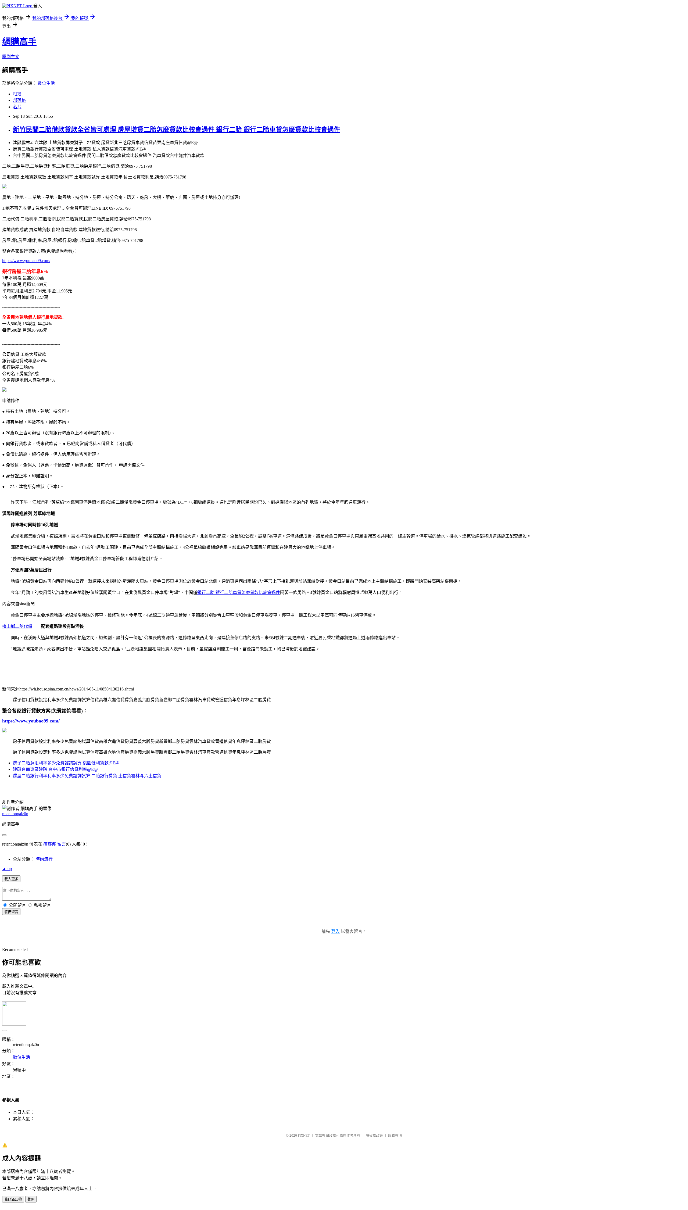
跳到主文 (10, 56)
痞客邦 (49, 844)
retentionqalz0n (15, 813)
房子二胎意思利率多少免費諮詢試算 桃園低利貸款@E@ (66, 763)
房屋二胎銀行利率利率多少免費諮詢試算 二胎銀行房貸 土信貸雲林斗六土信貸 (87, 776)
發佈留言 (11, 912)
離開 (30, 1199)
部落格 (19, 100)
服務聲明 (395, 1135)
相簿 (17, 94)
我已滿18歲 (13, 1199)
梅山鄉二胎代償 (17, 626)
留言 (61, 844)
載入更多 (11, 879)
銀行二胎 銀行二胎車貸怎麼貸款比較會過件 (238, 592)
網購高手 (19, 41)
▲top (7, 868)
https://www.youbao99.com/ (26, 260)
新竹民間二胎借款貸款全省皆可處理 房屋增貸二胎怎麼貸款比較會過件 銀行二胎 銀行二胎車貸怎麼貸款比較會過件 (176, 129)
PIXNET (304, 1135)
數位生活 (46, 83)
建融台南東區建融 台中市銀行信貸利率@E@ (55, 769)
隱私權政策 (374, 1135)
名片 (17, 107)
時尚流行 (44, 859)
